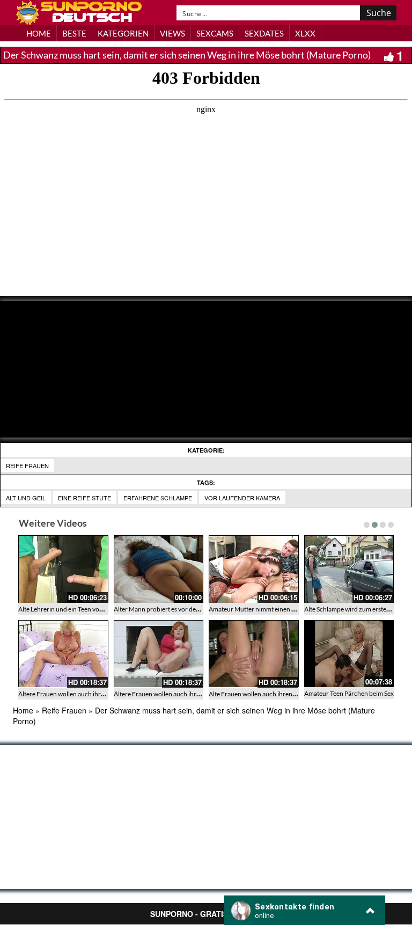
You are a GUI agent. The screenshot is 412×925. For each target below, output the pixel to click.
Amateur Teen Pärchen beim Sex (349, 693)
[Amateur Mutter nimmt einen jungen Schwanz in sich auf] (254, 569)
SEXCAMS (214, 33)
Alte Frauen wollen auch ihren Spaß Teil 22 (268, 694)
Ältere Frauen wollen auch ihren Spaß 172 (76, 694)
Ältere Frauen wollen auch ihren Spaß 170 (172, 694)
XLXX (305, 33)
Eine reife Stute (84, 497)
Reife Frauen (27, 465)
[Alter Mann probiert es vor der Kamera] (159, 569)
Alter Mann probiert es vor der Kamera (168, 609)
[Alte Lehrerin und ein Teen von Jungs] (63, 569)
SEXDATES (264, 33)
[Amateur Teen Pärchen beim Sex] (349, 653)
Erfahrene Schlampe (157, 497)
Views (172, 33)
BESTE (74, 33)
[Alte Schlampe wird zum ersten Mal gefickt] (349, 569)
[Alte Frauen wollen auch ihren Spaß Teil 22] (254, 654)
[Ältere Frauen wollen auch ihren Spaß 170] (159, 654)
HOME (38, 33)
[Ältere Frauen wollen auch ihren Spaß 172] (63, 654)
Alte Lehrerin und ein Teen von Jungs (69, 609)
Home (23, 710)
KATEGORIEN (123, 33)
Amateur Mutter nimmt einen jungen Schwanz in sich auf (287, 609)
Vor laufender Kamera (242, 497)
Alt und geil (26, 497)
